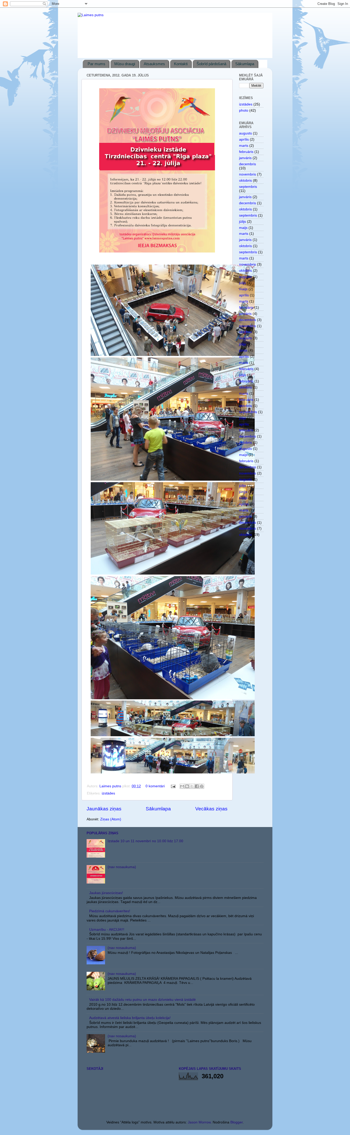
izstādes (108, 793)
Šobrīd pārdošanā (211, 64)
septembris (248, 187)
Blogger (236, 1122)
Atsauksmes (154, 64)
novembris (247, 174)
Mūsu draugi (124, 64)
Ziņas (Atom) (110, 819)
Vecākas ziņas (211, 808)
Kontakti (181, 64)
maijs (243, 228)
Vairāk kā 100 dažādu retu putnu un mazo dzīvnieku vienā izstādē (142, 1000)
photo (243, 110)
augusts (245, 133)
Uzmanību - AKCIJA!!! (106, 930)
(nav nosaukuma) (122, 867)
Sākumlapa (244, 64)
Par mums (96, 64)
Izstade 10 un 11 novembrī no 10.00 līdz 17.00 (145, 841)
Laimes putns (110, 786)
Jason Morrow (199, 1122)
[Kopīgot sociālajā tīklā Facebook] (196, 786)
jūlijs (242, 222)
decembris (247, 164)
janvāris (245, 158)
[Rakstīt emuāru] (187, 786)
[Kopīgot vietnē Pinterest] (201, 786)
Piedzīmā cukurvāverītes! (109, 911)
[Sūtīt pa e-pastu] (182, 786)
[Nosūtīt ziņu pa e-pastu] (173, 786)
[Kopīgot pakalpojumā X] (191, 786)
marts (243, 146)
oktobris (245, 180)
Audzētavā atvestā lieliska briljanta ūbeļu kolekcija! (130, 1018)
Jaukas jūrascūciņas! (106, 893)
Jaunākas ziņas (104, 808)
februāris (246, 152)
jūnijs (243, 350)
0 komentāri (155, 786)
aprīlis (244, 139)
